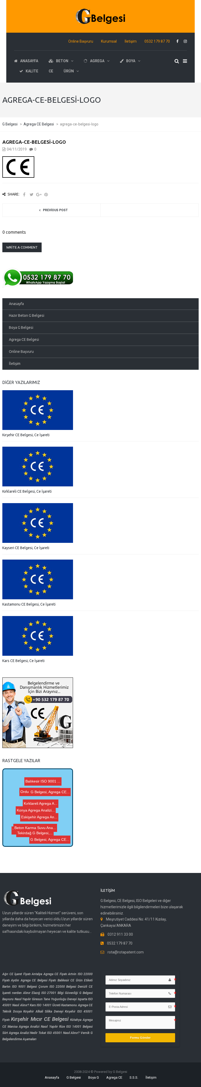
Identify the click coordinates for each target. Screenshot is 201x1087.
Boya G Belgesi (21, 327)
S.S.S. (134, 1077)
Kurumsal (109, 41)
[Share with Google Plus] (38, 194)
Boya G (93, 1077)
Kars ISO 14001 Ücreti (45, 1005)
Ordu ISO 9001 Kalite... (42, 785)
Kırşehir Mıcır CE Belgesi (40, 1019)
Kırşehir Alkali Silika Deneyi (43, 1011)
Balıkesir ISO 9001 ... (36, 800)
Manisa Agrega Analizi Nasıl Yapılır (33, 1026)
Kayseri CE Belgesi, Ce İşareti (25, 548)
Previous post (55, 210)
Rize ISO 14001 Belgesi (76, 1026)
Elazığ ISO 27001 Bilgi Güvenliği (55, 993)
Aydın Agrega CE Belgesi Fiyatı (33, 980)
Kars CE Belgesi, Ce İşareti (23, 661)
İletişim (131, 41)
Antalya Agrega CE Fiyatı (49, 974)
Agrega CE (114, 1077)
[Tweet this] (31, 194)
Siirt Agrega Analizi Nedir (19, 1033)
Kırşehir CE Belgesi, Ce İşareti (25, 435)
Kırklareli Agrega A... (43, 793)
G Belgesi (73, 1077)
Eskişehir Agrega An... (47, 827)
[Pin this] (46, 194)
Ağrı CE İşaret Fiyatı (16, 974)
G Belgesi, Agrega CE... (48, 839)
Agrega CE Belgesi (24, 339)
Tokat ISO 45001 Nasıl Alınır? (59, 1033)
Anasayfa (16, 304)
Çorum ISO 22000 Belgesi (57, 986)
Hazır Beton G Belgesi (26, 315)
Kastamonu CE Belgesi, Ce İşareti (28, 604)
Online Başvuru (80, 41)
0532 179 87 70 (157, 41)
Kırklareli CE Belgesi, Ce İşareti (27, 491)
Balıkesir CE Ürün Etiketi (75, 980)
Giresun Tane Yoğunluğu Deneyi (54, 999)
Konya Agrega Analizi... (40, 814)
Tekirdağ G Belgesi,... (39, 821)
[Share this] (24, 194)
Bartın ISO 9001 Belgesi (19, 986)
